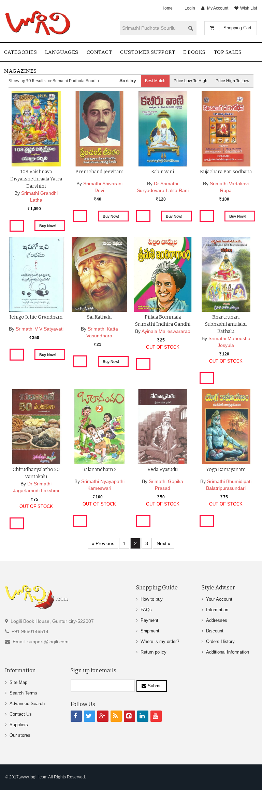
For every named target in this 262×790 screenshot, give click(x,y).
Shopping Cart (237, 27)
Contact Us (21, 714)
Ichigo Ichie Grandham (36, 317)
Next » (164, 543)
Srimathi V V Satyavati (39, 329)
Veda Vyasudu (162, 469)
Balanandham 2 (99, 469)
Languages (61, 52)
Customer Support (147, 52)
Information (217, 609)
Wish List (248, 8)
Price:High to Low (232, 80)
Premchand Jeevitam (99, 172)
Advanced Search (27, 703)
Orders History (220, 641)
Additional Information (227, 652)
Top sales (228, 52)
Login (190, 8)
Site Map (18, 682)
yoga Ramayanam (226, 469)
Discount (214, 630)
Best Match (155, 80)
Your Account (219, 599)
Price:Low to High (190, 80)
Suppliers (19, 724)
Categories (20, 52)
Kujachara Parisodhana (226, 172)
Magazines (20, 71)
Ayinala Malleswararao (166, 331)
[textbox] (152, 28)
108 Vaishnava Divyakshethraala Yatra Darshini (36, 179)
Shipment (150, 630)
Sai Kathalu (99, 317)
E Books (194, 52)
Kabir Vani (162, 172)
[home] (38, 23)
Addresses (216, 620)
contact (99, 52)
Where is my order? (160, 641)
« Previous (102, 543)
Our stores (20, 735)
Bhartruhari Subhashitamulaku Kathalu (226, 324)
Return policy (153, 652)
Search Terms (23, 693)
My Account (217, 8)
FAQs (146, 609)
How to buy (152, 599)
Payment (149, 620)
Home (167, 8)
